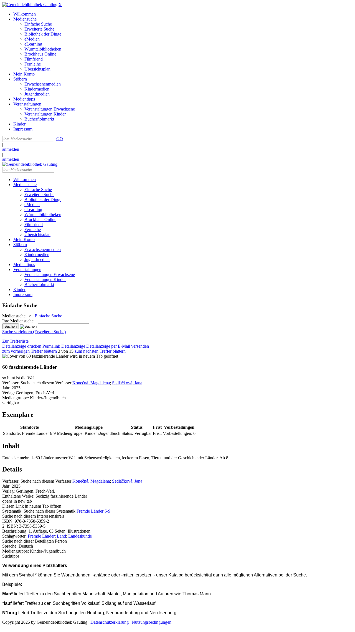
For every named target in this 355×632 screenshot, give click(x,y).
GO (59, 138)
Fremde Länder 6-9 (93, 511)
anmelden (10, 149)
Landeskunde (80, 536)
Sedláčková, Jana (127, 382)
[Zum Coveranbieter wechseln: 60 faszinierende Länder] (35, 356)
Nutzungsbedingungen (151, 622)
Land (61, 536)
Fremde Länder (41, 536)
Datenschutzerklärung (109, 622)
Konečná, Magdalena (91, 382)
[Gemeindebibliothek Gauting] (29, 4)
